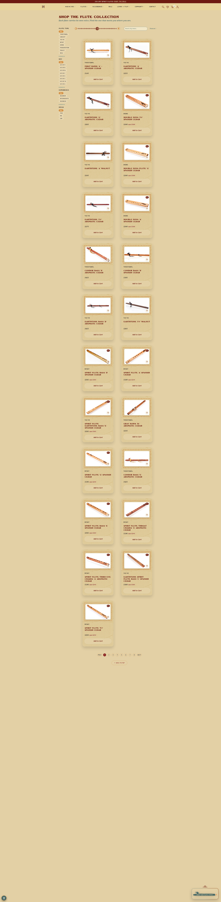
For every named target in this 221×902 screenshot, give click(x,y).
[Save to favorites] (146, 463)
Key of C (62, 73)
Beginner (63, 95)
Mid (61, 115)
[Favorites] (167, 7)
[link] (136, 470)
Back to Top (120, 662)
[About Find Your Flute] (205, 893)
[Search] (163, 7)
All (61, 31)
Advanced (63, 101)
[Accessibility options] (4, 898)
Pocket (62, 50)
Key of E (62, 78)
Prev (99, 654)
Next (139, 654)
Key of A (62, 64)
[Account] (177, 7)
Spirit (62, 42)
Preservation (64, 47)
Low (61, 118)
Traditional (64, 34)
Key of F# (63, 81)
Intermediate (64, 98)
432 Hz (62, 39)
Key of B (62, 67)
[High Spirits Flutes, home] (49, 6)
